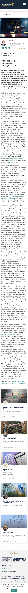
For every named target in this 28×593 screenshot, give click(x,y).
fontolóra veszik (12, 162)
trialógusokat (5, 97)
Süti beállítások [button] (19, 588)
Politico (9, 236)
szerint (22, 101)
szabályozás (21, 383)
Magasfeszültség (8, 532)
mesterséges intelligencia (9, 383)
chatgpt (14, 381)
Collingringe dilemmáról (8, 334)
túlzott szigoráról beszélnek (15, 159)
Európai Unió (20, 381)
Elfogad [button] (14, 590)
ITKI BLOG (7, 14)
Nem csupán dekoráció (9, 438)
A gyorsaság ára (7, 470)
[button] (24, 4)
